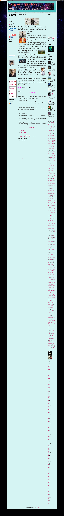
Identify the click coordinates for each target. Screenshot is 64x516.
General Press (51, 197)
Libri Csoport (51, 251)
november (49, 369)
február (48, 376)
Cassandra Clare (50, 161)
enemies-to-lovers (51, 186)
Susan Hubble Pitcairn (52, 318)
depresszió (51, 176)
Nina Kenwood (50, 280)
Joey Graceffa (53, 222)
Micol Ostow (49, 270)
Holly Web (51, 207)
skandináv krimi (49, 310)
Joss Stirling (52, 223)
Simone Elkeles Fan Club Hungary (53, 66)
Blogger (38, 507)
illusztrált (48, 210)
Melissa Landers (51, 267)
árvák (49, 141)
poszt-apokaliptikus (53, 290)
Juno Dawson (49, 225)
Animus (48, 138)
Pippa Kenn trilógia (51, 289)
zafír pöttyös (53, 347)
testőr (51, 328)
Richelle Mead (49, 299)
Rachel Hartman (53, 292)
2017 (48, 122)
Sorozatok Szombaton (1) (53, 88)
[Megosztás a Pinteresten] (29, 135)
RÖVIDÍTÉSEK (33, 12)
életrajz (53, 181)
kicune (48, 235)
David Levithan (52, 173)
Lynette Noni (53, 256)
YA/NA (48, 347)
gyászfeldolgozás (49, 200)
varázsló (53, 340)
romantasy (54, 302)
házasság (54, 203)
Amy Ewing (53, 135)
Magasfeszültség (53, 257)
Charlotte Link (49, 163)
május (48, 428)
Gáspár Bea (49, 196)
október (48, 370)
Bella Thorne (53, 146)
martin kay (49, 264)
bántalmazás (51, 144)
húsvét (54, 208)
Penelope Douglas (49, 287)
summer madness (51, 317)
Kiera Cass (51, 235)
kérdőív (54, 233)
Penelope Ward (53, 287)
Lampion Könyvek (52, 246)
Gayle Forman (54, 196)
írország (48, 212)
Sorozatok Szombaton (50, 312)
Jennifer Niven (49, 220)
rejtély (54, 297)
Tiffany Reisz (51, 330)
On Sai (52, 282)
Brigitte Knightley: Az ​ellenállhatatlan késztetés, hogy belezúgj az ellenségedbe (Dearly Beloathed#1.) (51, 95)
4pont (21, 136)
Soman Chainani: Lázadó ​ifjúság (53, 106)
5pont (52, 126)
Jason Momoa (52, 217)
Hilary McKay (52, 205)
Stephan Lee (53, 315)
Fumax (50, 195)
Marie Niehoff (49, 262)
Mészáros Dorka (54, 269)
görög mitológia (51, 198)
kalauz (54, 226)
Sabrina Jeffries (12, 82)
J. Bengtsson (49, 213)
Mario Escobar (52, 262)
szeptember (49, 434)
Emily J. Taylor (52, 185)
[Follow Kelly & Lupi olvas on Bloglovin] (11, 57)
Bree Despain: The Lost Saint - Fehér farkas (53, 84)
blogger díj (49, 153)
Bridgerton (54, 157)
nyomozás (50, 282)
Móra (53, 274)
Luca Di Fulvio (49, 255)
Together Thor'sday (49, 331)
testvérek (53, 328)
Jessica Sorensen (52, 221)
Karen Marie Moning (49, 228)
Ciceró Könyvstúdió (50, 165)
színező (50, 323)
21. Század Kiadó (52, 124)
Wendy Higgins (53, 345)
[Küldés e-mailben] (26, 135)
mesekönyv (51, 269)
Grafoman (54, 198)
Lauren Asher (52, 247)
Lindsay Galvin (53, 252)
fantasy (25, 136)
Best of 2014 (53, 148)
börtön (48, 157)
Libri (48, 251)
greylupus (27, 136)
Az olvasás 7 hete (52, 143)
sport (49, 313)
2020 (48, 123)
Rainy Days (49, 293)
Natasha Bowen (52, 277)
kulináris (50, 244)
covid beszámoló (52, 168)
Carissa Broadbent (52, 160)
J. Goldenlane (52, 213)
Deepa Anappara (49, 175)
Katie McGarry (54, 230)
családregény (49, 170)
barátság (54, 144)
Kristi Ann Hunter (51, 242)
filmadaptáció (54, 191)
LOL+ (48, 254)
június (48, 373)
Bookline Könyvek (51, 155)
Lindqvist (50, 252)
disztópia (53, 178)
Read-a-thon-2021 (50, 295)
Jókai (49, 223)
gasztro (51, 196)
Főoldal (9, 12)
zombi (54, 348)
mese (48, 269)
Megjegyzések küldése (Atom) (24, 158)
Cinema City (54, 165)
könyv (28, 136)
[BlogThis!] (27, 135)
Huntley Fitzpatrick (49, 208)
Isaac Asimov (52, 212)
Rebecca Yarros (51, 297)
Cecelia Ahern (50, 162)
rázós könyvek (52, 294)
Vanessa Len (50, 340)
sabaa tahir (49, 304)
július (48, 363)
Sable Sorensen (52, 304)
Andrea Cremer (53, 137)
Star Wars (54, 314)
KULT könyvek (53, 244)
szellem (53, 322)
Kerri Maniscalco (53, 234)
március (49, 366)
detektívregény (54, 176)
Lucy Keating (52, 255)
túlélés (49, 336)
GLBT (48, 198)
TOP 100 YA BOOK (21, 12)
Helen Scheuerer (49, 204)
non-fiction (54, 280)
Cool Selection (51, 167)
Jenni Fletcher (50, 218)
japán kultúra (53, 216)
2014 (20, 136)
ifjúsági (54, 209)
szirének (52, 323)
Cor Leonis (54, 167)
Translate (53, 38)
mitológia (48, 272)
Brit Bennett (49, 158)
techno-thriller (52, 327)
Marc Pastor (52, 260)
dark (50, 172)
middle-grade (52, 270)
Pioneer (48, 289)
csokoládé (49, 171)
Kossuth (54, 238)
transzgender (49, 335)
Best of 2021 (51, 150)
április (48, 365)
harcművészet (52, 202)
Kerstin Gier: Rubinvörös (53, 72)
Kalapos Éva (52, 226)
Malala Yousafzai (50, 259)
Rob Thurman (53, 300)
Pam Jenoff (52, 284)
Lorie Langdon (51, 254)
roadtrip (50, 300)
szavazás (51, 322)
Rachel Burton (49, 292)
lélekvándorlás (49, 249)
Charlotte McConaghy (53, 163)
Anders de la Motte (49, 137)
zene (50, 348)
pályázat (49, 284)
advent (54, 128)
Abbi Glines (54, 127)
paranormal (49, 285)
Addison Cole (51, 128)
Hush (52, 208)
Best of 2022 (54, 150)
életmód (51, 181)
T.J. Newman (49, 325)
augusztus (49, 362)
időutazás (51, 209)
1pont (52, 120)
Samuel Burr (49, 305)
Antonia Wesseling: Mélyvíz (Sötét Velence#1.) (53, 113)
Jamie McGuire (51, 215)
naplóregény (49, 277)
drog (53, 180)
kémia (50, 233)
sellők (51, 309)
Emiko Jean (49, 185)
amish (50, 135)
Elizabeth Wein (53, 183)
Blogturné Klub (51, 12)
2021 (50, 123)
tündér (53, 336)
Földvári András (52, 193)
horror (53, 207)
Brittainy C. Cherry (53, 158)
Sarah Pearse (49, 307)
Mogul (52, 272)
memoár (54, 267)
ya (35, 136)
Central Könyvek (54, 162)
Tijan (53, 330)
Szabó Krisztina (53, 320)
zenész (52, 348)
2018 (51, 122)
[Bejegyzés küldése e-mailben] (25, 135)
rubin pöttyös (49, 303)
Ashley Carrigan (52, 141)
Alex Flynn (53, 130)
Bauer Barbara (50, 145)
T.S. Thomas (54, 325)
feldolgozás (51, 190)
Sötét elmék (54, 312)
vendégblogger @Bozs (50, 341)
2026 (48, 124)
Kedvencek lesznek (51, 231)
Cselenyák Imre (52, 170)
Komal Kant (50, 238)
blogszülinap (53, 153)
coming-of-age (51, 166)
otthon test (11, 84)
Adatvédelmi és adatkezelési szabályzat (42, 12)
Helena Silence (53, 204)
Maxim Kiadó (53, 266)
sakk (54, 304)
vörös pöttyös (34, 136)
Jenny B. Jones (53, 220)
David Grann (50, 173)
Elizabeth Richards (49, 183)
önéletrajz (54, 282)
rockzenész (49, 302)
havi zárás (51, 203)
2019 (53, 122)
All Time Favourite (11, 23)
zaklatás (48, 348)
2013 (51, 121)
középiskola (49, 241)
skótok (52, 310)
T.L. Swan (51, 325)
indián (54, 210)
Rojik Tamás (52, 302)
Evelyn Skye (52, 188)
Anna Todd (51, 138)
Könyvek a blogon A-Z (14, 12)
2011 (54, 120)
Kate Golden (49, 229)
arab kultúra (52, 140)
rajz (51, 293)
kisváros (48, 237)
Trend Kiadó (52, 335)
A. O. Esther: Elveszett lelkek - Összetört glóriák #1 (53, 101)
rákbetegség (53, 293)
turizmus (51, 336)
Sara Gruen (52, 305)
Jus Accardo (53, 225)
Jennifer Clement (53, 218)
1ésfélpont (10, 17)
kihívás (54, 235)
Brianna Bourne (51, 157)
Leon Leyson (53, 249)
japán (50, 216)
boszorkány (53, 156)
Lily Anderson (54, 251)
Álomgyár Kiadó (51, 133)
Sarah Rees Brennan (53, 307)
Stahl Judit (51, 314)
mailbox (54, 258)
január (48, 431)
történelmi (53, 333)
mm (50, 272)
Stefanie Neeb (49, 315)
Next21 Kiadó (54, 279)
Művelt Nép (54, 275)
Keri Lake (49, 234)
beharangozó (50, 146)
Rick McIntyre (53, 299)
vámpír (54, 339)
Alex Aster (50, 130)
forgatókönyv (49, 193)
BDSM (53, 145)
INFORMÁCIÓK (27, 12)
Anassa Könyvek (49, 136)
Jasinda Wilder (49, 217)
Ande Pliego (53, 136)
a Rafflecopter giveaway (31, 127)
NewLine (51, 279)
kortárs (52, 238)
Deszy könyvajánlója (23, 132)
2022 (53, 123)
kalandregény (49, 226)
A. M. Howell (51, 127)
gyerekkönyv (53, 200)
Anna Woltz (54, 138)
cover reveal (49, 168)
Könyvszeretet (22, 130)
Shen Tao (54, 309)
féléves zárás (54, 190)
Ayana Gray (49, 143)
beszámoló (51, 151)
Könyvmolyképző (30, 136)
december (49, 368)
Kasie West (53, 228)
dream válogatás (50, 180)
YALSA (50, 347)
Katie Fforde (51, 230)
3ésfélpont (10, 20)
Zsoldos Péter (50, 349)
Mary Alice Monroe (52, 264)
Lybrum (50, 256)
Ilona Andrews (51, 210)
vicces (53, 343)
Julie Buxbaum (12, 88)
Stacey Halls (52, 313)
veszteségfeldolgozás (50, 343)
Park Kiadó (54, 285)
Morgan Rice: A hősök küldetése (53, 61)
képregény (52, 233)
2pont (9, 18)
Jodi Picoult (51, 222)
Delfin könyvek (53, 175)
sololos (34, 507)
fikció (51, 191)
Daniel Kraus (51, 171)
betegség (54, 151)
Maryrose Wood (51, 265)
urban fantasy (53, 338)
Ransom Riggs (49, 294)
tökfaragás (50, 333)
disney (50, 178)
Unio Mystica (50, 338)
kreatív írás (52, 241)
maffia (50, 257)
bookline (48, 155)
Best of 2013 (50, 148)
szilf (48, 323)
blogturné (23, 136)
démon (48, 176)
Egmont (48, 181)
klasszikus (52, 237)
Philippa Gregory (52, 288)
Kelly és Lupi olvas (23, 4)
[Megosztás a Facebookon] (28, 135)
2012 (49, 121)
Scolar (48, 308)
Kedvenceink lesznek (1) (53, 77)
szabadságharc (49, 320)
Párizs (51, 285)
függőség (52, 195)
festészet (49, 191)
